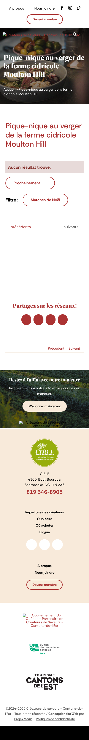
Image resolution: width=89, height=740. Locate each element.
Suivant (74, 348)
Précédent (56, 348)
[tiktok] (57, 544)
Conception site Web (63, 714)
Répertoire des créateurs (44, 512)
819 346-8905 (45, 492)
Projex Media (23, 719)
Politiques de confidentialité (55, 719)
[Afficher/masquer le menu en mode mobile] (84, 40)
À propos (44, 565)
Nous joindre (44, 572)
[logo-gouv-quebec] (44, 615)
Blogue (44, 532)
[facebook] (31, 544)
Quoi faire (44, 519)
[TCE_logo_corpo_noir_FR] (44, 672)
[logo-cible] (44, 440)
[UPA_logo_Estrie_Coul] (44, 642)
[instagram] (44, 544)
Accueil (9, 89)
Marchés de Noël (45, 200)
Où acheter (44, 525)
